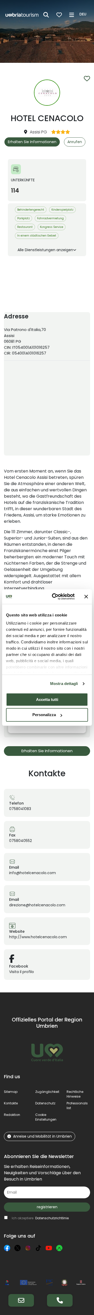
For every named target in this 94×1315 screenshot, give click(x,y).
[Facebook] (7, 1248)
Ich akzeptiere (40, 1218)
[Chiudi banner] (86, 596)
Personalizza (44, 715)
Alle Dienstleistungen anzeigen (45, 249)
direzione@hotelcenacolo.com (37, 905)
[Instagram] (28, 1248)
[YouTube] (49, 1248)
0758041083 (20, 808)
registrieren (47, 1207)
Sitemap (10, 1091)
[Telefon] (60, 1300)
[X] (17, 1248)
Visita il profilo (21, 971)
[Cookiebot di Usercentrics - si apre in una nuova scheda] (55, 596)
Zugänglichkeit (47, 1091)
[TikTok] (38, 1248)
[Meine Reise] (59, 15)
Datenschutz (45, 1103)
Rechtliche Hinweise (75, 1094)
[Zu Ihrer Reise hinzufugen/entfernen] (87, 78)
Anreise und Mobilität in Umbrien (42, 1136)
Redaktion (12, 1114)
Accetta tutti (47, 699)
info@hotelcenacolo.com (32, 872)
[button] (83, 14)
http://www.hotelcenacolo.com (38, 937)
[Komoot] (59, 1248)
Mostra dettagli (64, 683)
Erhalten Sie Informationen (32, 141)
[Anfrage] (21, 1300)
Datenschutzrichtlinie (52, 1218)
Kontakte (11, 1103)
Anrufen (74, 141)
